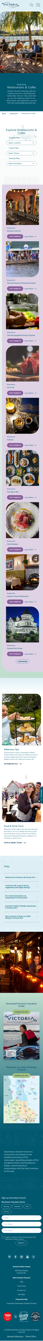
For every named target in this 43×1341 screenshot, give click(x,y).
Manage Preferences (15, 1336)
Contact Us (21, 1290)
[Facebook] (16, 1257)
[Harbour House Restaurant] (22, 572)
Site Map (21, 1294)
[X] (34, 1257)
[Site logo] (10, 5)
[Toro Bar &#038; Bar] (22, 468)
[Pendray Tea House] (22, 625)
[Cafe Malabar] (22, 520)
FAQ (21, 1282)
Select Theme (14, 153)
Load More (22, 661)
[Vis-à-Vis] (22, 364)
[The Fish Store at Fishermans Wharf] (22, 259)
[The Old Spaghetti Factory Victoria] (22, 311)
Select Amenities (15, 163)
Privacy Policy (30, 1336)
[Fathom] (22, 416)
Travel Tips (22, 1286)
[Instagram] (22, 1257)
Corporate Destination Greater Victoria (21, 1303)
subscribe (41, 793)
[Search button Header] (31, 5)
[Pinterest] (10, 1257)
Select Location (15, 143)
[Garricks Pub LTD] (22, 207)
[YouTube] (28, 1257)
